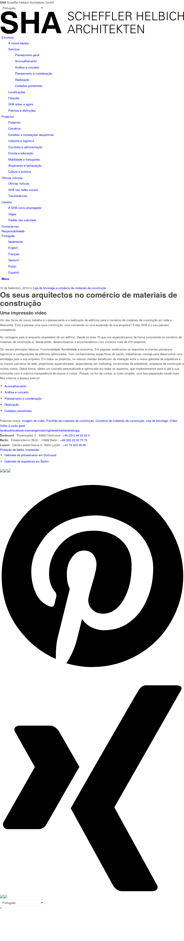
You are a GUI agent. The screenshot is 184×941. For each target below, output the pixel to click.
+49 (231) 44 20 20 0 (76, 435)
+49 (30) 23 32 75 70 (73, 440)
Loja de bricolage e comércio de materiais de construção (69, 288)
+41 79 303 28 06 (74, 445)
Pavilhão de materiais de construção (70, 420)
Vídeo (173, 420)
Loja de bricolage (157, 420)
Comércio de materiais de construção (120, 420)
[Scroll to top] (1, 908)
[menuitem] (93, 74)
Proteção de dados (12, 449)
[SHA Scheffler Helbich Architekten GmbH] (92, 32)
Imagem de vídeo (33, 420)
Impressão (32, 449)
